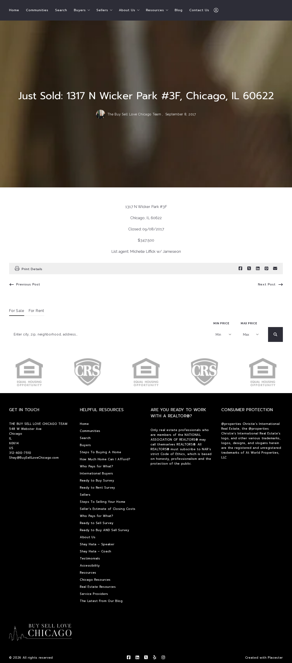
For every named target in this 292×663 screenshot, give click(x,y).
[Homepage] (40, 632)
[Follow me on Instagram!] (163, 657)
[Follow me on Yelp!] (155, 657)
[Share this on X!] (249, 268)
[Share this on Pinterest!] (266, 268)
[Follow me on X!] (146, 657)
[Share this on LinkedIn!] (258, 268)
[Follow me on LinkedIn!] (137, 657)
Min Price (221, 323)
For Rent (36, 311)
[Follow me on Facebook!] (129, 657)
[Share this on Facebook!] (240, 268)
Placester (275, 657)
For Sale (16, 311)
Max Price (249, 323)
